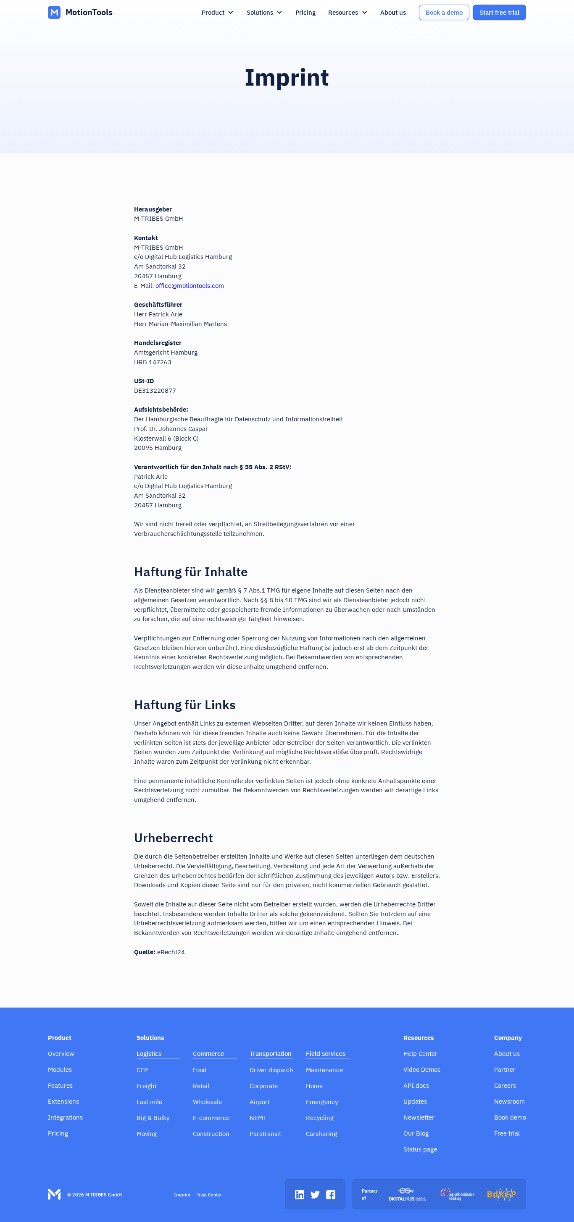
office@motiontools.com (189, 285)
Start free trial (499, 12)
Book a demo (444, 12)
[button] (218, 12)
